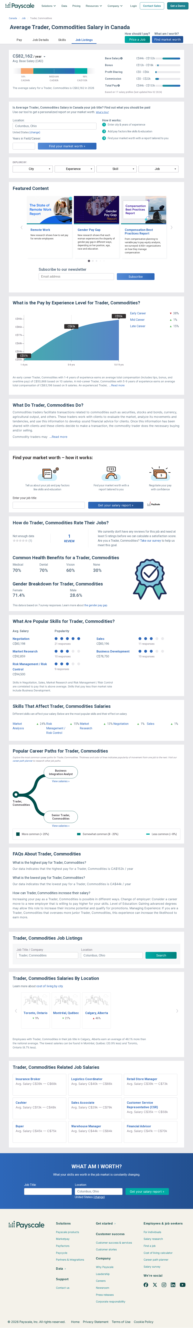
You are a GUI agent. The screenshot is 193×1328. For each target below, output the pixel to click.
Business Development (112, 651)
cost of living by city (49, 986)
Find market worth (167, 39)
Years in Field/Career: (27, 138)
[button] (19, 39)
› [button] (171, 226)
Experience (73, 169)
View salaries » (61, 781)
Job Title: (30, 1185)
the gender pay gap (95, 605)
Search (161, 955)
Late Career (137, 326)
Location (86, 950)
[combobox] (54, 126)
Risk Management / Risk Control (55, 728)
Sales (100, 639)
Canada (13, 18)
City (31, 169)
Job (23, 18)
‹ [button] (21, 226)
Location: (19, 120)
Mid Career (137, 320)
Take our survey (150, 540)
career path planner (22, 761)
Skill (115, 169)
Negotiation (21, 639)
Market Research (25, 651)
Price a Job (137, 39)
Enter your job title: (25, 498)
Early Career (138, 313)
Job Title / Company (29, 950)
